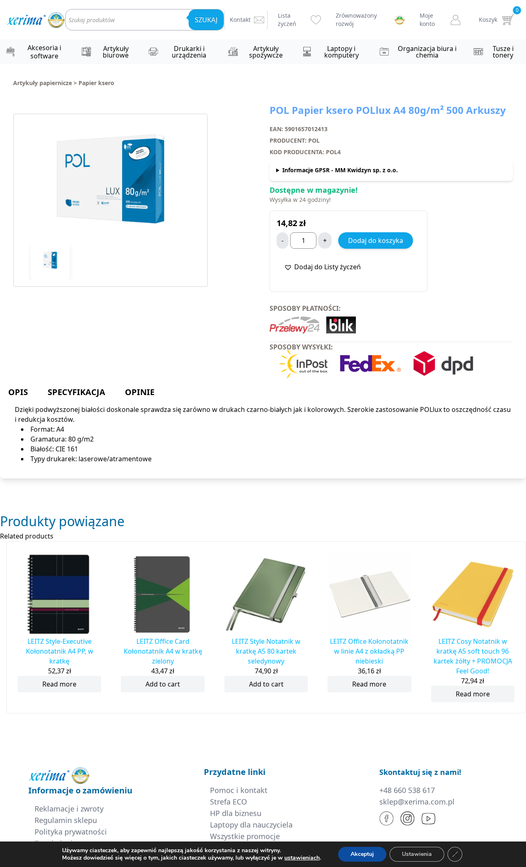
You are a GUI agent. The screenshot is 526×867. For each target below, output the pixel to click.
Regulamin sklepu (66, 820)
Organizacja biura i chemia (427, 51)
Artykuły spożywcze (266, 51)
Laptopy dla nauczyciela (251, 825)
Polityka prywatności (71, 832)
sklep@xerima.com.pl (416, 802)
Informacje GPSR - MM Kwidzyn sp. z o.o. (340, 170)
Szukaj (206, 19)
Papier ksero (96, 83)
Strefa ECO (228, 802)
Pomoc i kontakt (239, 790)
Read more (59, 684)
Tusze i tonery (503, 51)
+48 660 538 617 (407, 790)
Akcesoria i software (44, 52)
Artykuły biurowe (116, 51)
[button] (322, 267)
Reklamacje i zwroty (69, 809)
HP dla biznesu (235, 813)
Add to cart (162, 684)
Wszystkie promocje (245, 836)
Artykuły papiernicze (42, 83)
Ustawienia (417, 854)
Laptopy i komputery (341, 51)
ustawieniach (302, 858)
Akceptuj (362, 854)
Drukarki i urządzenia (189, 51)
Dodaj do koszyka (375, 240)
